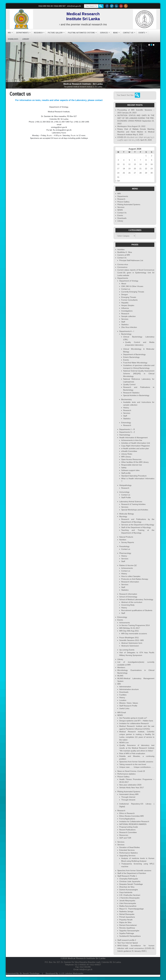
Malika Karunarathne (127, 906)
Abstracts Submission (130, 646)
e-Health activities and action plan (135, 448)
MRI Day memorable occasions (134, 633)
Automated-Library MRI (129, 794)
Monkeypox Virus (124, 126)
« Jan (117, 181)
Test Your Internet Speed (127, 943)
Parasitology (124, 546)
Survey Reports (127, 542)
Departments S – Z (127, 432)
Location (122, 700)
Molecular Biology (126, 514)
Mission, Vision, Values (128, 703)
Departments (22, 32)
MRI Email (121, 712)
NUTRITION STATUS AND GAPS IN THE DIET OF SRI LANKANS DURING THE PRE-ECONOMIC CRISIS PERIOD (135, 118)
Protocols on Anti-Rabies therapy (134, 579)
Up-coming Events (126, 650)
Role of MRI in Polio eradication (132, 753)
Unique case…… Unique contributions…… (136, 767)
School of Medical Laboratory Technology (136, 599)
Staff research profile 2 (126, 940)
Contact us (125, 289)
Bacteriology (126, 334)
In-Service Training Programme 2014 (134, 625)
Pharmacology (125, 553)
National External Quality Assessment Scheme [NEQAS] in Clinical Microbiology (138, 373)
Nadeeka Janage (126, 911)
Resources (123, 835)
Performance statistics (126, 774)
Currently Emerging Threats (132, 292)
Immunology (124, 492)
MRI (9, 32)
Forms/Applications (127, 819)
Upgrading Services (127, 855)
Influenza (125, 308)
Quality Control (129, 384)
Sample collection (128, 316)
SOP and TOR (125, 838)
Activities (121, 249)
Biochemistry (126, 399)
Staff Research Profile (128, 706)
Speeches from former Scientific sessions (136, 762)
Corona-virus (122, 264)
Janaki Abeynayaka (127, 900)
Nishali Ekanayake (126, 914)
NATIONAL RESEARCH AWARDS (132, 824)
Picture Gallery (55, 32)
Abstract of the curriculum (131, 602)
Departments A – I (126, 331)
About (123, 283)
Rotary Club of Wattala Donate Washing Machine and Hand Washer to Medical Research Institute (135, 132)
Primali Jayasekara (127, 917)
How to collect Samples (130, 576)
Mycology (123, 516)
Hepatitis (124, 303)
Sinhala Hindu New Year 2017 (131, 787)
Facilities (122, 695)
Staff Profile (126, 497)
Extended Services (127, 850)
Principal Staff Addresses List (131, 260)
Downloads (13, 39)
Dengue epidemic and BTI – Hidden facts (136, 721)
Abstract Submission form (131, 643)
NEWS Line (124, 742)
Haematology (124, 435)
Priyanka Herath (126, 920)
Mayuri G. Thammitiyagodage (131, 909)
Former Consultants (129, 300)
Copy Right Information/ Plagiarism (135, 446)
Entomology (126, 423)
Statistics (125, 324)
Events (142, 32)
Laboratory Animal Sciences (130, 501)
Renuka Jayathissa (127, 928)
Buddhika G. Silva (124, 252)
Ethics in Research (127, 813)
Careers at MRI (123, 255)
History (126, 408)
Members (121, 667)
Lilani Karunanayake (127, 903)
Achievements (127, 568)
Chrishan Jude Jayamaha (129, 881)
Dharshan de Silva (126, 887)
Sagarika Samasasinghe (129, 931)
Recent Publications (127, 830)
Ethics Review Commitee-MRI (131, 816)
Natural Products (126, 537)
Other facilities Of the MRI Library (135, 462)
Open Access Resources (131, 459)
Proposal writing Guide (128, 827)
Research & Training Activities (133, 504)
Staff (123, 322)
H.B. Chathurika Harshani (129, 895)
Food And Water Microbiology (135, 363)
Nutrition (122, 540)
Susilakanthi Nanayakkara (130, 936)
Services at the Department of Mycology (137, 525)
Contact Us (128, 32)
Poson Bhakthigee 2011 (129, 638)
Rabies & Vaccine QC (128, 565)
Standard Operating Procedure (134, 476)
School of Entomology (128, 597)
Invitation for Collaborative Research (134, 821)
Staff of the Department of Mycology (136, 527)
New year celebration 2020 (130, 785)
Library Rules (126, 454)
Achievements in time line (131, 440)
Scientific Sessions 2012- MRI (131, 640)
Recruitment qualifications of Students (136, 610)
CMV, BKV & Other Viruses (132, 286)
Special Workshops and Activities (134, 510)
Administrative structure (129, 689)
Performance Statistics (128, 853)
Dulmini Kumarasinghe (128, 890)
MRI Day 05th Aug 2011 (129, 631)
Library (25, 39)
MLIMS (120, 676)
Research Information (130, 582)
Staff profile (126, 473)
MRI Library (126, 457)
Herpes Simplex (127, 305)
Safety (123, 468)
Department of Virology (128, 281)
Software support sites (130, 470)
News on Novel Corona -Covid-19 (131, 771)
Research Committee (128, 832)
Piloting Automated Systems (81, 32)
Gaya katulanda (125, 892)
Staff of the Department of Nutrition (131, 873)
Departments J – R (127, 429)
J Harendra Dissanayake (129, 898)
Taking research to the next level (132, 764)
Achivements (124, 623)
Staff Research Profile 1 (127, 876)
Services (104, 32)
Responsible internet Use (131, 465)
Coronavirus (122, 267)
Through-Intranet (128, 800)
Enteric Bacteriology (131, 357)
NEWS (115, 32)
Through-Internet (128, 797)
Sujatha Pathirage (126, 933)
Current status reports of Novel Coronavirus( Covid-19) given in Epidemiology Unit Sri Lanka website (135, 272)
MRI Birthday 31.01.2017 (129, 628)
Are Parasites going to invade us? (133, 718)
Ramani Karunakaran (128, 925)
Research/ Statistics (131, 393)
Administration (125, 687)
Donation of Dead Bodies (129, 847)
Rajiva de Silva (125, 922)
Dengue (124, 294)
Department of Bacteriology (134, 354)
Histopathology (125, 485)
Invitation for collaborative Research (134, 723)
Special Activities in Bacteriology (136, 395)
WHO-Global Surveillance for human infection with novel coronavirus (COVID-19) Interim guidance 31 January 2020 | (135, 948)
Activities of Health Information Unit (135, 443)
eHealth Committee (129, 451)
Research (38, 32)
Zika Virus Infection (129, 327)
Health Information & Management (133, 437)
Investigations (127, 311)
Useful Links (124, 708)
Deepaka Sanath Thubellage (131, 884)
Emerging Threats (128, 297)
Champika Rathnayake (128, 879)
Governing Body (127, 605)
